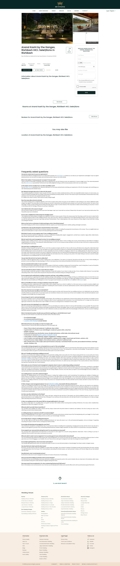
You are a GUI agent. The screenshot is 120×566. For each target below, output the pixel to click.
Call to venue (69, 50)
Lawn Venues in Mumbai (26, 504)
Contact (85, 11)
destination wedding (26, 359)
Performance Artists (45, 523)
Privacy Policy (76, 564)
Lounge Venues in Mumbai (27, 506)
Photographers (44, 513)
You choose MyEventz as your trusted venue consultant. (86, 81)
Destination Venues (65, 496)
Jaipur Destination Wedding (67, 500)
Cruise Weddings (64, 524)
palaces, (44, 335)
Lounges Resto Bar (85, 502)
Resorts (82, 511)
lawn (70, 279)
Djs (42, 517)
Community (54, 564)
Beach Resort (84, 515)
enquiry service (28, 187)
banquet (81, 279)
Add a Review (94, 116)
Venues (53, 11)
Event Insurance (43, 11)
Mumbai (23, 496)
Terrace (82, 508)
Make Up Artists (44, 515)
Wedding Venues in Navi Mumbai (48, 506)
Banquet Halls (84, 500)
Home (33, 11)
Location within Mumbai (30, 321)
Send (86, 92)
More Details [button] (59, 101)
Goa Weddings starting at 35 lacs (28, 513)
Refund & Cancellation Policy (89, 564)
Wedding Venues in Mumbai (27, 498)
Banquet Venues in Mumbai (27, 502)
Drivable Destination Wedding (67, 504)
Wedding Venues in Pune (46, 508)
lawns (54, 335)
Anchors (43, 521)
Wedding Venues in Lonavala (47, 504)
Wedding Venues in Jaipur (47, 502)
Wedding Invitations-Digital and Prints (49, 525)
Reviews (77, 11)
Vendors (61, 11)
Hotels (82, 506)
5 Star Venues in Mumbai (27, 500)
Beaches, (39, 335)
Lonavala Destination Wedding (67, 506)
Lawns (82, 504)
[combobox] (80, 63)
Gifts (42, 527)
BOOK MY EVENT (27, 70)
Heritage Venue (84, 513)
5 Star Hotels (84, 498)
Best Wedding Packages (26, 509)
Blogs (69, 11)
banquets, (50, 335)
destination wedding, (53, 384)
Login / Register (110, 11)
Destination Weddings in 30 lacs (28, 511)
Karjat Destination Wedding (67, 508)
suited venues (29, 183)
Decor (42, 519)
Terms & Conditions (65, 564)
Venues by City (44, 496)
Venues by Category (85, 496)
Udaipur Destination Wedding (67, 502)
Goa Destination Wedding (66, 498)
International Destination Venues (68, 511)
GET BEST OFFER (39, 70)
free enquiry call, (61, 175)
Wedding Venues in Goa (46, 500)
